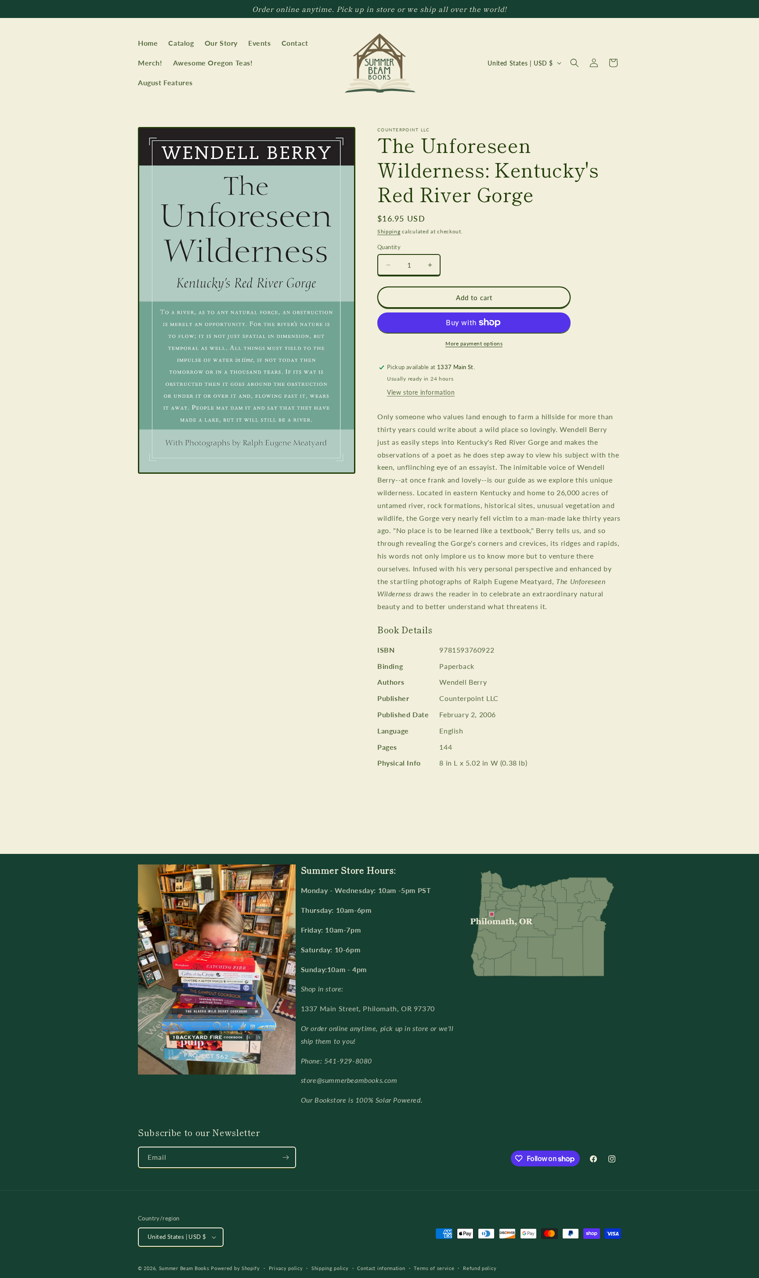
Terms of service (434, 1268)
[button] (574, 63)
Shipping (389, 231)
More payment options (473, 343)
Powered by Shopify (235, 1268)
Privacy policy (286, 1268)
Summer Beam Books (184, 1268)
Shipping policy (330, 1268)
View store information (421, 392)
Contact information (381, 1268)
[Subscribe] (285, 1157)
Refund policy (479, 1268)
